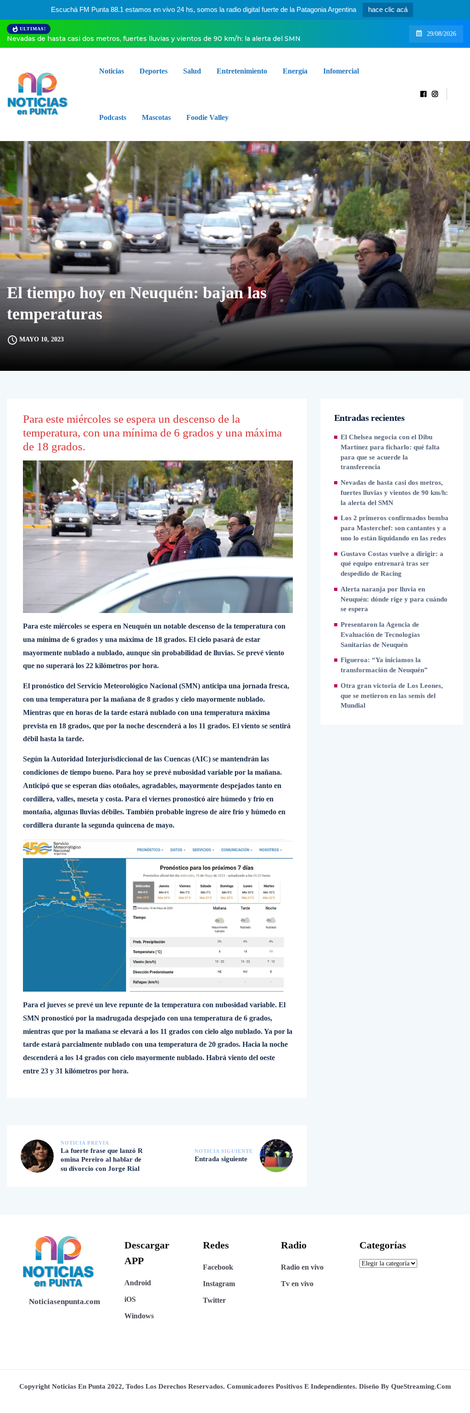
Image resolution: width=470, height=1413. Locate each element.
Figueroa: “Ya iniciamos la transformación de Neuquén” (384, 665)
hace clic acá (388, 9)
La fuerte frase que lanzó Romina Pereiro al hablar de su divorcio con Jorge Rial (102, 1159)
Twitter (214, 1300)
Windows (139, 1316)
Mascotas (156, 117)
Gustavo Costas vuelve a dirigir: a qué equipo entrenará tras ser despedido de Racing (392, 564)
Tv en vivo (297, 1284)
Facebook (218, 1267)
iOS (130, 1299)
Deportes (154, 71)
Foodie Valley (207, 117)
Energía (295, 71)
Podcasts (112, 117)
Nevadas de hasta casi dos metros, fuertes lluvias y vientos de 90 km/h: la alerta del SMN (154, 38)
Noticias (111, 71)
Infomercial (341, 71)
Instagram (219, 1284)
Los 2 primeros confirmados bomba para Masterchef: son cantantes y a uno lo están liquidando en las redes (394, 528)
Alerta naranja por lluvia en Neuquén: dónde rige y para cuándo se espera (394, 599)
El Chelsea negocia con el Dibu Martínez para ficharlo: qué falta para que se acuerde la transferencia (390, 452)
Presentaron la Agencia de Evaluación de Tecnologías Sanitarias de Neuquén (380, 634)
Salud (192, 71)
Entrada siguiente (221, 1159)
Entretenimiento (242, 71)
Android (137, 1283)
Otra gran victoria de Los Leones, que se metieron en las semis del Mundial (392, 695)
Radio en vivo (302, 1267)
